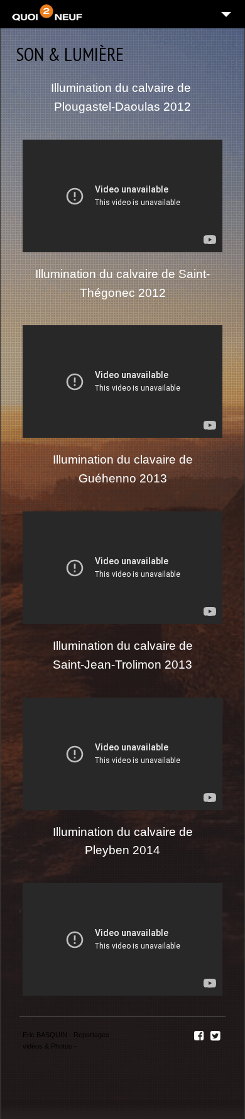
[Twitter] (215, 1036)
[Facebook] (199, 1036)
